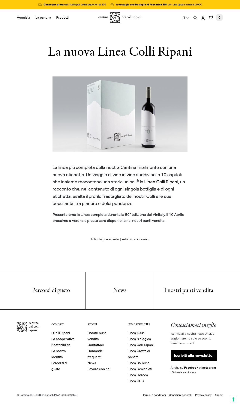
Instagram (208, 367)
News (119, 291)
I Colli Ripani (60, 333)
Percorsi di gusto (51, 291)
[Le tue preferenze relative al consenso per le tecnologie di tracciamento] (233, 399)
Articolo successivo (135, 239)
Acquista (23, 17)
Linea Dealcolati (140, 369)
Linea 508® (136, 333)
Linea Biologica (139, 339)
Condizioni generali (180, 394)
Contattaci (96, 345)
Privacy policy (203, 394)
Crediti (219, 394)
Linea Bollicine (138, 363)
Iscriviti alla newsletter (194, 355)
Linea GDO (136, 381)
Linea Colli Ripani (161, 181)
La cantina (43, 17)
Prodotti (62, 17)
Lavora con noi (99, 369)
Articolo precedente (105, 239)
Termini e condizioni (154, 394)
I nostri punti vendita (188, 291)
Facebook (191, 367)
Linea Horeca (138, 375)
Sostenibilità (60, 345)
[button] (186, 17)
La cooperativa (62, 339)
